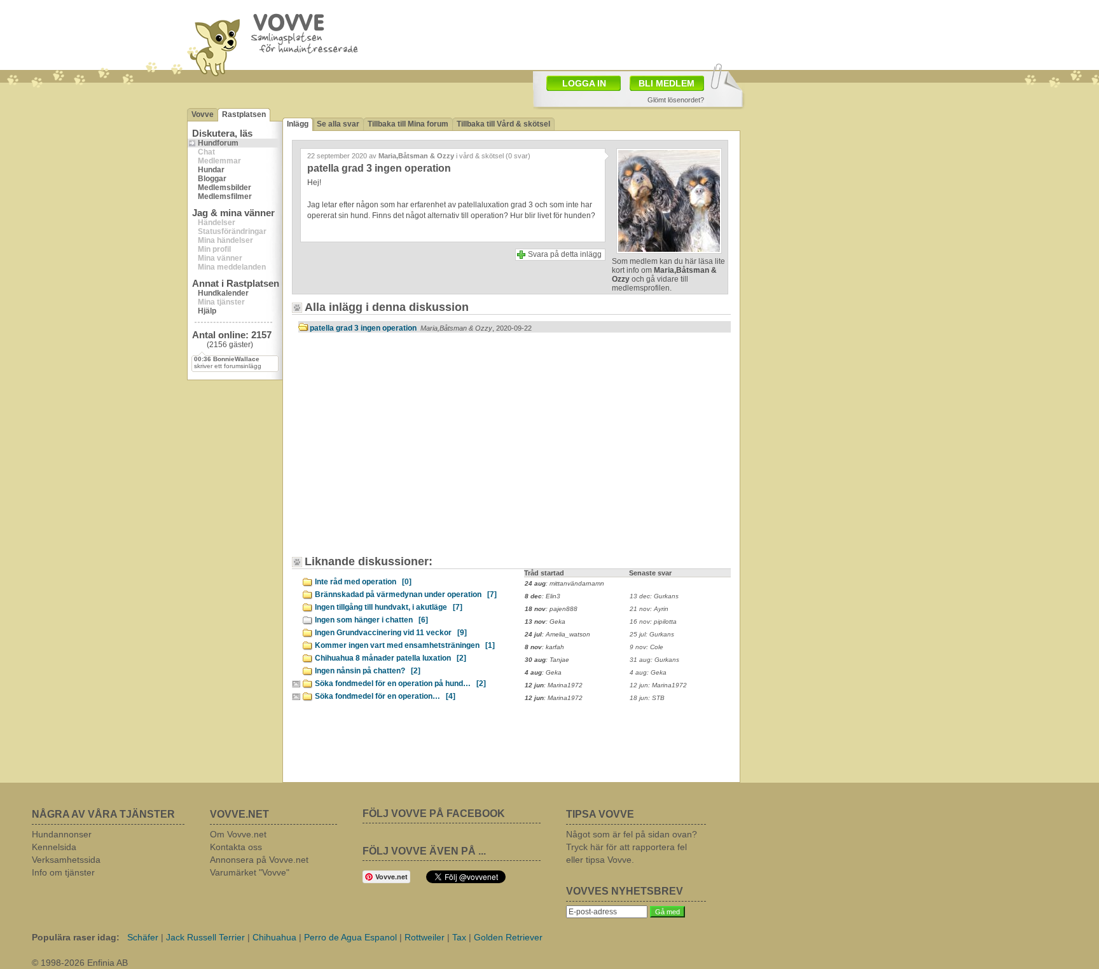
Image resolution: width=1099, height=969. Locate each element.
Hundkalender (223, 293)
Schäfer (142, 937)
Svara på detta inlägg (565, 254)
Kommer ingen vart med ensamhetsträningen (405, 645)
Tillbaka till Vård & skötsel (503, 124)
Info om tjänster (63, 872)
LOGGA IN (584, 83)
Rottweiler (424, 937)
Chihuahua (274, 937)
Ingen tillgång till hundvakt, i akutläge (388, 607)
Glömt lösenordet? (675, 100)
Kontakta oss (236, 847)
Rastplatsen (244, 114)
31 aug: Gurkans (654, 659)
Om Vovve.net (238, 834)
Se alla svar (338, 124)
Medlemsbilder (224, 187)
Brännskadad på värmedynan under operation (406, 594)
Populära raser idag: (76, 937)
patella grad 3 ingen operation (421, 328)
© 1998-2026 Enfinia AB (80, 963)
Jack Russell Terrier (205, 937)
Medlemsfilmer (225, 196)
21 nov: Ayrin (649, 608)
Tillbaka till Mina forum (408, 124)
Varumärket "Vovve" (249, 872)
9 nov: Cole (646, 646)
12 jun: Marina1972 (658, 685)
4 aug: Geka (648, 672)
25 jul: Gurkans (652, 634)
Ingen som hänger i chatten (371, 619)
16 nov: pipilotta (653, 621)
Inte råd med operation (363, 581)
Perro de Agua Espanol (350, 937)
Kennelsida (54, 847)
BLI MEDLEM (667, 83)
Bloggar (212, 178)
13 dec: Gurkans (654, 596)
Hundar (211, 169)
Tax (459, 937)
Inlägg (297, 124)
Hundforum (218, 143)
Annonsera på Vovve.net (259, 860)
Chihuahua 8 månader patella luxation (390, 658)
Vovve (202, 114)
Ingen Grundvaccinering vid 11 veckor (391, 632)
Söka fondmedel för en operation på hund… (400, 683)
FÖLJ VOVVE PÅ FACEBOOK (434, 813)
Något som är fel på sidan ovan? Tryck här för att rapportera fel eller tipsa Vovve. (631, 847)
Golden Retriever (508, 937)
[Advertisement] (406, 450)
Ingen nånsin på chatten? (367, 670)
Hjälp (207, 310)
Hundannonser (62, 834)
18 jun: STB (647, 697)
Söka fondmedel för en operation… (385, 696)
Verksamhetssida (66, 860)
